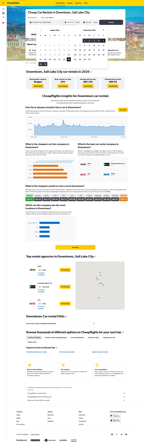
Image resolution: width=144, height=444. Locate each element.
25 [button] (50, 59)
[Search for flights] (3, 9)
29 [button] (69, 59)
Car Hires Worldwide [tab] (77, 337)
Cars (26, 63)
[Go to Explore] (3, 17)
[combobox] (33, 18)
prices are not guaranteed (65, 387)
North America (34, 63)
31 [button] (45, 64)
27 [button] (59, 59)
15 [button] (69, 50)
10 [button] (45, 50)
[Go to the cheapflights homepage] (14, 3)
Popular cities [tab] (32, 342)
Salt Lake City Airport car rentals (37, 352)
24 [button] (45, 59)
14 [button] (64, 50)
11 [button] (50, 50)
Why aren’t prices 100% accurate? (38, 400)
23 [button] (41, 59)
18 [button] (50, 55)
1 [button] (68, 40)
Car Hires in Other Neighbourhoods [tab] (56, 337)
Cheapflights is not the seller (36, 393)
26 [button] (55, 59)
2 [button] (40, 45)
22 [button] (69, 55)
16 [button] (40, 55)
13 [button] (59, 50)
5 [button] (54, 45)
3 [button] (45, 45)
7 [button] (64, 45)
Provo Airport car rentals (67, 352)
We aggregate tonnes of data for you (39, 397)
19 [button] (55, 55)
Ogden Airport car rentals (100, 352)
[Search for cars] (3, 13)
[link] (38, 86)
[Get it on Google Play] (115, 415)
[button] (3, 3)
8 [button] (68, 45)
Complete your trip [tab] (109, 337)
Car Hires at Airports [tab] (34, 337)
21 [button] (64, 55)
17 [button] (45, 55)
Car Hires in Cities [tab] (93, 337)
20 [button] (59, 55)
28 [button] (64, 59)
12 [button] (55, 50)
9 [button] (40, 50)
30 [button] (41, 64)
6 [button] (59, 45)
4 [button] (49, 45)
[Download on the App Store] (115, 420)
